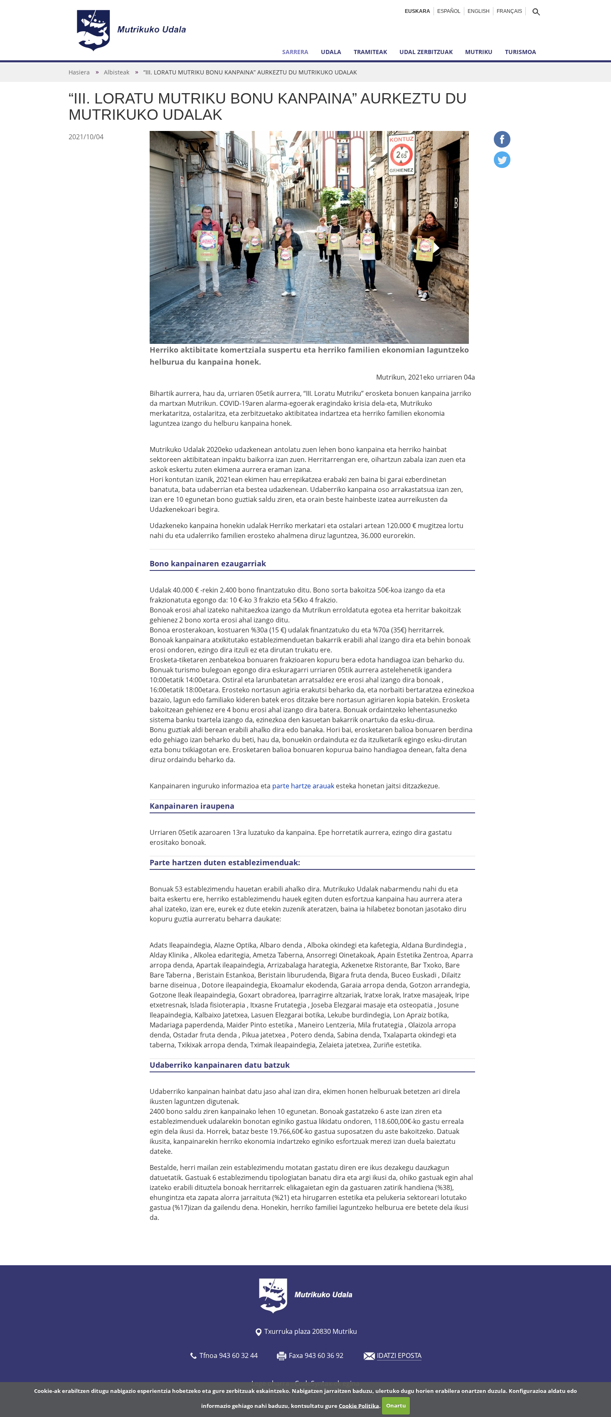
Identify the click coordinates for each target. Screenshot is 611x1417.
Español (449, 11)
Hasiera (79, 72)
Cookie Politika (359, 1405)
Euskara (417, 11)
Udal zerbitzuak (426, 52)
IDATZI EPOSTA (399, 1355)
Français (509, 11)
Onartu (396, 1405)
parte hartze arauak (303, 785)
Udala (331, 52)
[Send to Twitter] (502, 165)
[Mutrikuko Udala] (133, 30)
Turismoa (520, 52)
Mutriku (479, 52)
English (479, 11)
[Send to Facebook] (502, 145)
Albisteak (116, 72)
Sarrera (295, 52)
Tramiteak (370, 52)
